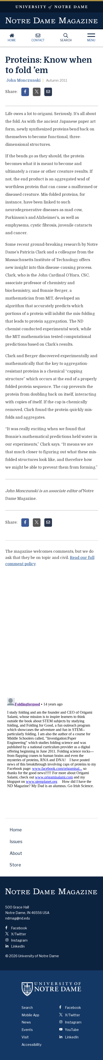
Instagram (19, 940)
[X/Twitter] (36, 92)
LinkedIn (17, 946)
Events (27, 1030)
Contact (38, 40)
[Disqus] (51, 631)
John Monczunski (23, 80)
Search (66, 40)
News (26, 1022)
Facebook (18, 928)
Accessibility (31, 1044)
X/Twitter (18, 934)
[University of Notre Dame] (51, 989)
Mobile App (30, 1015)
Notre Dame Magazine (51, 20)
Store (15, 864)
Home (12, 40)
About (16, 853)
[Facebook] (25, 92)
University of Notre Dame (51, 6)
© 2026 (11, 956)
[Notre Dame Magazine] (51, 891)
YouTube (71, 1030)
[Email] (48, 92)
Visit (25, 1037)
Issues (16, 841)
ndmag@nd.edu (17, 918)
